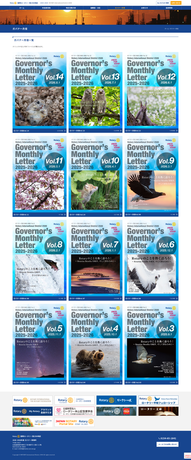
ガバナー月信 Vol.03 (150, 382)
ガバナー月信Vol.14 (38, 130)
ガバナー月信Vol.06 (150, 298)
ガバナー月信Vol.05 (38, 382)
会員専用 (169, 8)
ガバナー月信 (120, 8)
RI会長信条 (46, 8)
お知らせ (144, 8)
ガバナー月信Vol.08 (38, 298)
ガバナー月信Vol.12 (150, 130)
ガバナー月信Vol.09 (150, 214)
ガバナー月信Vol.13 (94, 130)
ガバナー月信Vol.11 (38, 214)
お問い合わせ (176, 3)
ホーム (21, 8)
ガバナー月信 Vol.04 (94, 382)
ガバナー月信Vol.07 (94, 298)
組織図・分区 (96, 8)
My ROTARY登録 (163, 3)
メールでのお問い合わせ (167, 444)
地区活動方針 (71, 8)
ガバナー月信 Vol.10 (94, 214)
